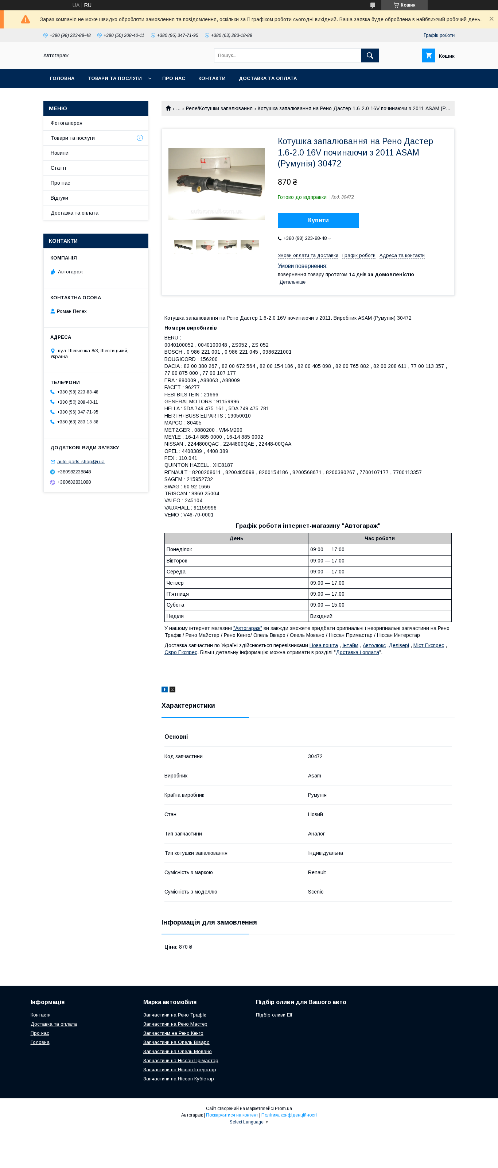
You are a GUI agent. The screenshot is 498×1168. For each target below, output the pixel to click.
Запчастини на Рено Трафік (174, 1015)
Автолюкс (374, 645)
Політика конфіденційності (289, 1115)
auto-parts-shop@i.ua (81, 461)
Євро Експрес (180, 652)
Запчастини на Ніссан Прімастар (180, 1060)
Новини (60, 153)
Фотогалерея (66, 123)
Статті (58, 168)
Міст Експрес (428, 645)
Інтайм (350, 645)
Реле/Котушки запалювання (219, 108)
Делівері (399, 645)
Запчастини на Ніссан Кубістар (178, 1078)
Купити (318, 220)
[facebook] (165, 691)
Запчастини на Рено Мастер (175, 1024)
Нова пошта (324, 645)
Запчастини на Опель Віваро (176, 1042)
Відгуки (59, 198)
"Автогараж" (247, 628)
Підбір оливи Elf (274, 1015)
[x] (172, 691)
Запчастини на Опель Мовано (177, 1051)
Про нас (173, 78)
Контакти (212, 78)
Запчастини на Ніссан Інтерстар (179, 1069)
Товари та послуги (114, 78)
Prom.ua (283, 1108)
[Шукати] (370, 55)
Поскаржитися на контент (232, 1115)
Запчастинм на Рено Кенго (173, 1033)
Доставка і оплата (357, 652)
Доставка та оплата (268, 78)
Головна (62, 78)
